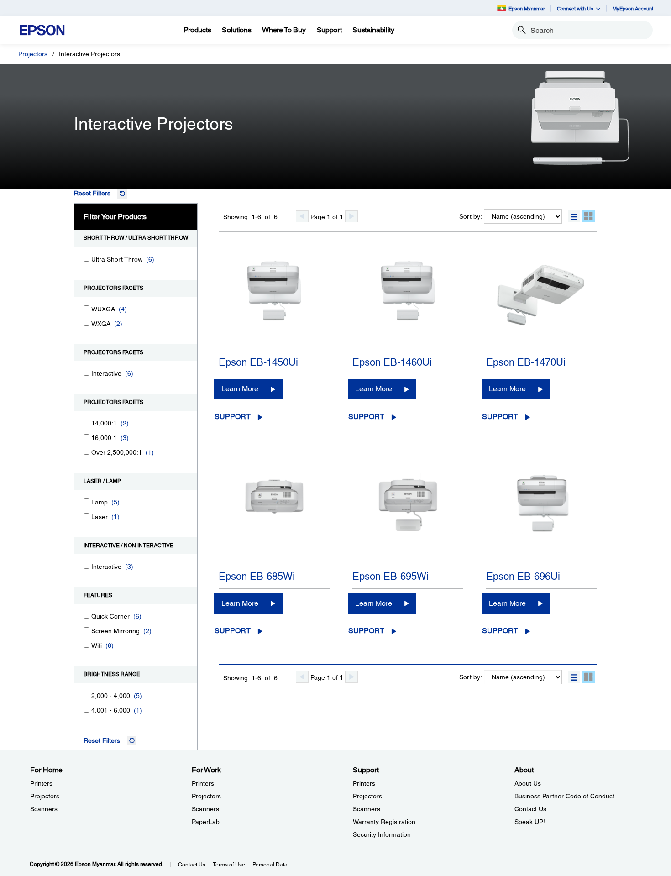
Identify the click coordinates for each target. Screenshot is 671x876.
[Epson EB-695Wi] (407, 519)
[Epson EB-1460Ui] (407, 305)
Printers (41, 783)
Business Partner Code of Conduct (564, 796)
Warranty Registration (384, 821)
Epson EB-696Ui (523, 576)
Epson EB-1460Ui (392, 362)
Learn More (239, 388)
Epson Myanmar (526, 8)
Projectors (32, 54)
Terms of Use (229, 864)
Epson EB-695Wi (390, 576)
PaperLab (206, 821)
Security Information (382, 834)
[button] (574, 216)
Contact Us (530, 809)
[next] (351, 216)
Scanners (44, 809)
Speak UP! (529, 821)
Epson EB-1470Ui (526, 362)
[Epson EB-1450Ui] (274, 305)
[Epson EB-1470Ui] (541, 305)
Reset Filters (92, 193)
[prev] (302, 216)
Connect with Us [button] (575, 8)
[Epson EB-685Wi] (274, 519)
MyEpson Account (633, 8)
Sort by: (470, 216)
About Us (527, 783)
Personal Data (270, 864)
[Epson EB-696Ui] (541, 519)
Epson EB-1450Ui (258, 362)
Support (233, 416)
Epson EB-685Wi (257, 576)
